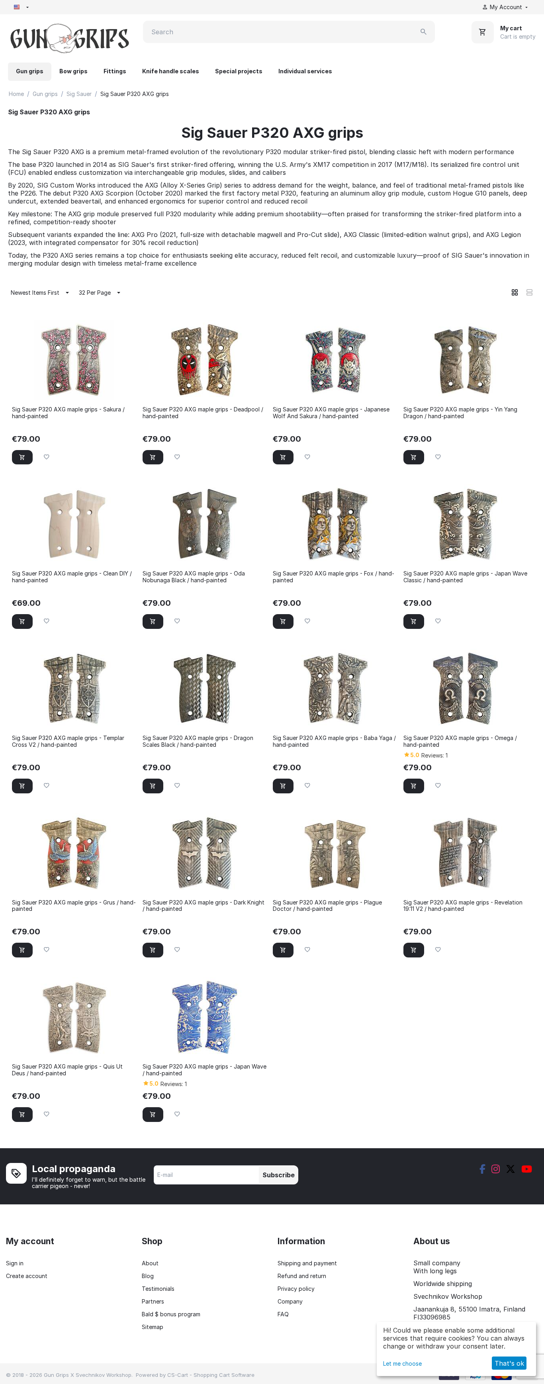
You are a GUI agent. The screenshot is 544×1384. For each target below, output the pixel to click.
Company (290, 1301)
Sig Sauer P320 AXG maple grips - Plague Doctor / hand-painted (327, 905)
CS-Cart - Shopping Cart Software (210, 1375)
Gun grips (29, 71)
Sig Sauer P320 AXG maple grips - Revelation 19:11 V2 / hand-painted (462, 905)
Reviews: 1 (434, 755)
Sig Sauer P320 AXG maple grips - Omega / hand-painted (460, 741)
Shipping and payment (307, 1263)
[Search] (423, 32)
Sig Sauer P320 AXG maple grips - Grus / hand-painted (74, 905)
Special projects (238, 71)
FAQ (283, 1314)
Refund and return (302, 1275)
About (150, 1263)
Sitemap (152, 1326)
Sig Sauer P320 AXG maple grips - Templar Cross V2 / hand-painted (68, 741)
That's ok (509, 1363)
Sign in (14, 1263)
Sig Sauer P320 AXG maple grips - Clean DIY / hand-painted (72, 576)
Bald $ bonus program (171, 1314)
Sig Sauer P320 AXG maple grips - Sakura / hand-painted (68, 412)
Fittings (115, 71)
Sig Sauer (79, 93)
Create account (26, 1275)
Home (16, 93)
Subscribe (278, 1175)
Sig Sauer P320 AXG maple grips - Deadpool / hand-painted (203, 412)
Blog (148, 1275)
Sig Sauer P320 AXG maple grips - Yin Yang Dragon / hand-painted (460, 412)
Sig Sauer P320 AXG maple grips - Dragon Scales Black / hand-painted (198, 741)
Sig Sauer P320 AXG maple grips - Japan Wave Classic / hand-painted (465, 576)
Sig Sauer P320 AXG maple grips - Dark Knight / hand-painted (203, 905)
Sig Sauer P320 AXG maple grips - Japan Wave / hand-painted (204, 1070)
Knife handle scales (170, 71)
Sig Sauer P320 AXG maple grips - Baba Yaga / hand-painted (334, 741)
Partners (153, 1301)
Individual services (305, 71)
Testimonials (158, 1288)
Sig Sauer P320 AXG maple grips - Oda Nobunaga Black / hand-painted (194, 576)
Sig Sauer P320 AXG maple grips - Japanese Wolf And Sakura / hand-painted (331, 412)
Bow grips (73, 71)
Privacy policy (296, 1288)
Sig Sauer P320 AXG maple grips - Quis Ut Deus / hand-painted (67, 1070)
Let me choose (402, 1363)
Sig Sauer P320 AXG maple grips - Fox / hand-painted (333, 576)
